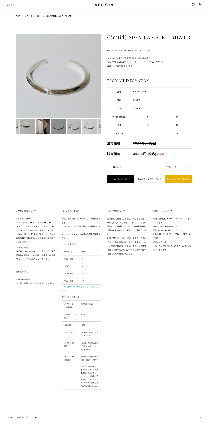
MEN (27, 16)
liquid (36, 16)
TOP (18, 16)
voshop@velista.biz (169, 226)
